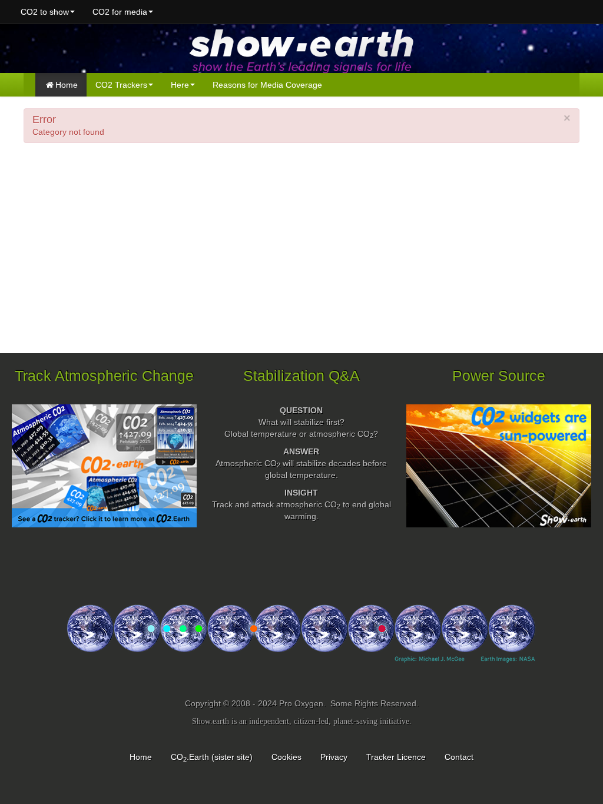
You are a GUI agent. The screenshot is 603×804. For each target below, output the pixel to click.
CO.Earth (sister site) (212, 757)
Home (66, 84)
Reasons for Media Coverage (267, 84)
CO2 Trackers (121, 84)
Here (180, 84)
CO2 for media (119, 11)
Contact (459, 757)
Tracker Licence (396, 757)
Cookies (286, 757)
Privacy (333, 757)
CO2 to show (45, 11)
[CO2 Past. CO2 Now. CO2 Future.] (301, 645)
